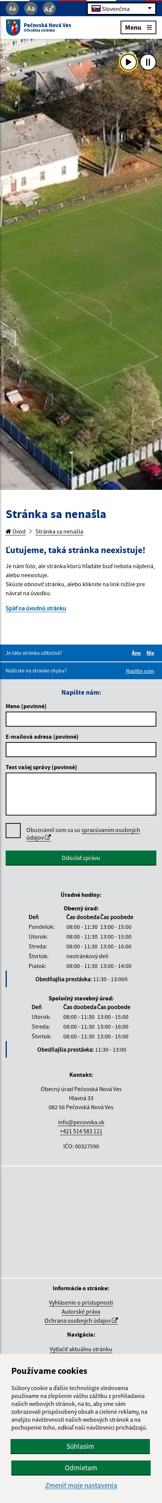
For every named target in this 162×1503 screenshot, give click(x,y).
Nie (151, 652)
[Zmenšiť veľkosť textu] (12, 8)
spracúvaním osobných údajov (83, 833)
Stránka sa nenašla (59, 531)
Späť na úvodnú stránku (36, 608)
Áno (137, 652)
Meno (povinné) (26, 706)
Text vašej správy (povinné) (41, 767)
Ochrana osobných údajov (78, 1320)
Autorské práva (81, 1311)
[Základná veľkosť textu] (30, 8)
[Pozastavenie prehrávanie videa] (148, 62)
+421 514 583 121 (81, 1131)
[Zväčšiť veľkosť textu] (49, 8)
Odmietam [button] (81, 1467)
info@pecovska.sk (81, 1122)
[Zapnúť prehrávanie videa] (128, 62)
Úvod (18, 531)
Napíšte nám (140, 671)
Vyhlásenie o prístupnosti (81, 1302)
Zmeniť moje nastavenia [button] (81, 1485)
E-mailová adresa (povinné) (42, 736)
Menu (133, 27)
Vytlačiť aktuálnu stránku (81, 1349)
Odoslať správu (81, 857)
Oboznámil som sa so (83, 833)
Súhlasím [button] (80, 1446)
